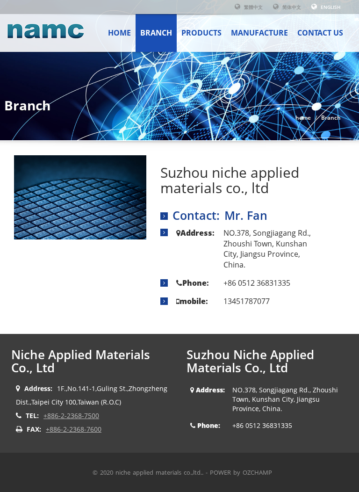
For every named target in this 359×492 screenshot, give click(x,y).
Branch (156, 33)
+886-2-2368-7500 (71, 415)
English (330, 7)
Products (201, 33)
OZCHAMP (257, 472)
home (119, 33)
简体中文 (291, 7)
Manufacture (259, 33)
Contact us (320, 33)
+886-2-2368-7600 (73, 429)
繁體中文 (253, 7)
